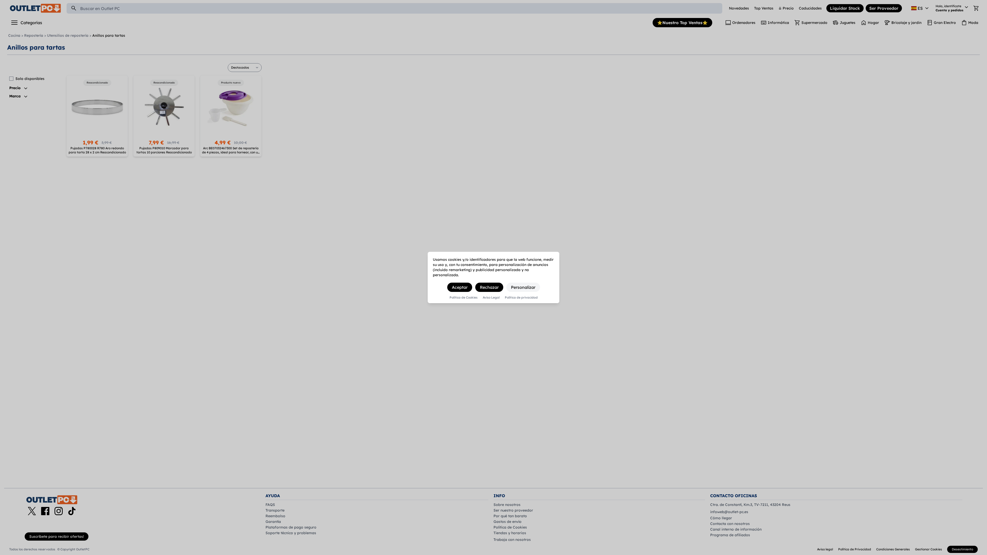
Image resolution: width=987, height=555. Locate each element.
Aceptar (460, 287)
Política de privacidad (521, 297)
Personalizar (523, 287)
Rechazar (489, 287)
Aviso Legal (491, 297)
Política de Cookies (464, 297)
